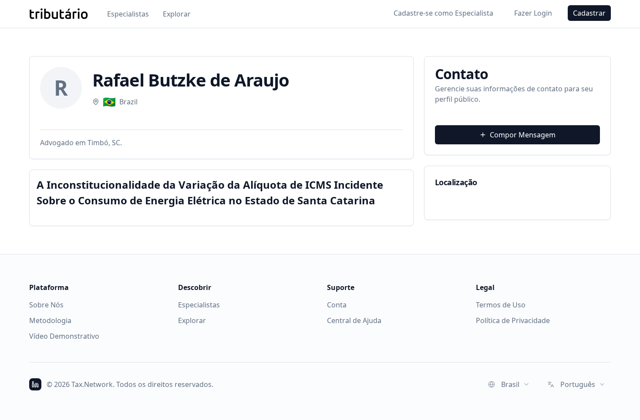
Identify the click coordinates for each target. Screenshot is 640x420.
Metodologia (50, 320)
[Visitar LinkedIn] (35, 384)
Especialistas (128, 14)
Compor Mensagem (523, 135)
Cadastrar (589, 13)
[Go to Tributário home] (58, 14)
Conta (337, 305)
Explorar (177, 14)
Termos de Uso (500, 305)
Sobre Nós (46, 305)
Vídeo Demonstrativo (64, 336)
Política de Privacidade (513, 320)
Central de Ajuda (354, 320)
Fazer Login (533, 13)
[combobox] (509, 384)
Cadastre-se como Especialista (443, 13)
